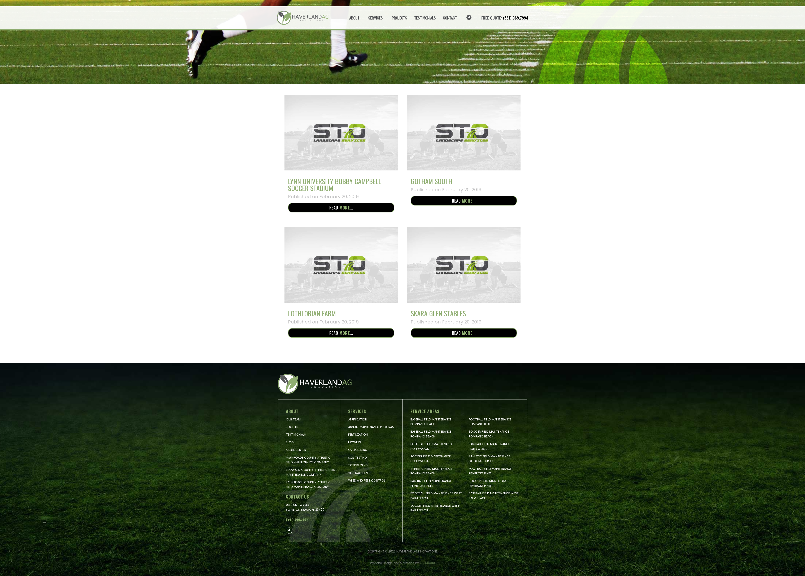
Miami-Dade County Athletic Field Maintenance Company (308, 460)
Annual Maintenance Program (371, 427)
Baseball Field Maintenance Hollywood (489, 446)
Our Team (293, 419)
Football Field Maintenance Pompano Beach (490, 421)
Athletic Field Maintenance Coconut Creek (489, 458)
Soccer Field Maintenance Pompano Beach (489, 433)
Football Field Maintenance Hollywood (431, 446)
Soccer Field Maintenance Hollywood (430, 458)
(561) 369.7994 (515, 18)
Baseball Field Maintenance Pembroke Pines (431, 483)
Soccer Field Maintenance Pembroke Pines (489, 483)
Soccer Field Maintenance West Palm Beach (435, 508)
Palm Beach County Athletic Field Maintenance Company (308, 484)
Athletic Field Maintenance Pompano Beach (431, 471)
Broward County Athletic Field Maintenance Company (310, 472)
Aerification (357, 419)
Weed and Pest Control (366, 480)
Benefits (292, 427)
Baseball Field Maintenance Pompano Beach (431, 421)
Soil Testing (357, 458)
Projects (399, 18)
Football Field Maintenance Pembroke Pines (490, 471)
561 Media (427, 563)
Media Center (296, 450)
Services (375, 18)
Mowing (354, 442)
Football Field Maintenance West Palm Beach (436, 495)
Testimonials (425, 18)
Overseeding (357, 450)
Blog (290, 442)
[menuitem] (355, 17)
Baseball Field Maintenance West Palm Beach (494, 495)
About (354, 18)
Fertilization (358, 434)
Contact (450, 18)
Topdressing (358, 465)
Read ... (341, 207)
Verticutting (358, 473)
